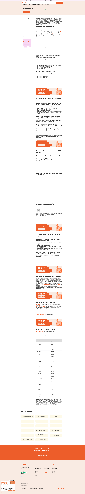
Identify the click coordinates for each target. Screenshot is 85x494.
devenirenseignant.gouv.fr (46, 284)
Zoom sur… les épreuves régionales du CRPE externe (27, 27)
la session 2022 (42, 73)
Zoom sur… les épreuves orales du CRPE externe (26, 24)
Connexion (53, 471)
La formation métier (46, 468)
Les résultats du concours (40, 331)
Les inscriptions (38, 304)
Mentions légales (23, 488)
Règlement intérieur (40, 488)
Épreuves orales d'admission (41, 314)
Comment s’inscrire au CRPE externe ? (27, 30)
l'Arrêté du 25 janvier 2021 (53, 74)
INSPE (60, 31)
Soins (36, 475)
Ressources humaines (38, 468)
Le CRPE (42, 4)
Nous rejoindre (54, 472)
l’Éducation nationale (55, 33)
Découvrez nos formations (27, 43)
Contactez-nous (60, 2)
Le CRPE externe (47, 4)
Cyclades (59, 284)
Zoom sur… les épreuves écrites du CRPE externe (26, 21)
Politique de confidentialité (33, 488)
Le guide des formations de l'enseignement (34, 4)
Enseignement (25, 4)
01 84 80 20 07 (52, 2)
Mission (53, 465)
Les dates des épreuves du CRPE (41, 306)
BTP (35, 465)
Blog (44, 465)
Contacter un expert (26, 11)
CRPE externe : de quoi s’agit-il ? (26, 18)
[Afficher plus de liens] (42, 489)
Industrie (36, 472)
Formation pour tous (55, 468)
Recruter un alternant (47, 474)
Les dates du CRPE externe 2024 (27, 33)
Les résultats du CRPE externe (26, 36)
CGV (27, 488)
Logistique (36, 471)
